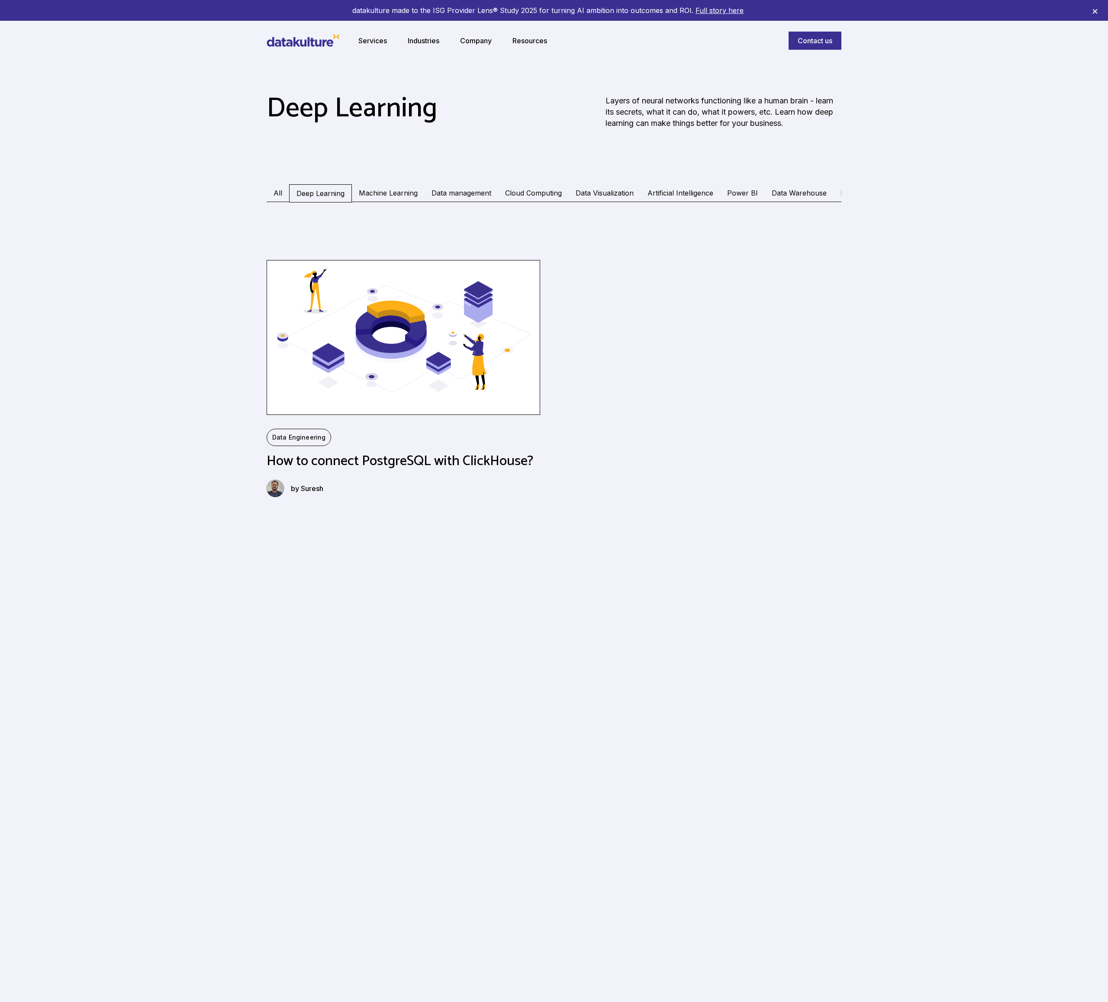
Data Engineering (298, 437)
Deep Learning (320, 193)
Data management (461, 193)
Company (476, 40)
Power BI (742, 193)
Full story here (720, 10)
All (278, 193)
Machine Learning (388, 193)
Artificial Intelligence (680, 193)
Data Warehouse (799, 193)
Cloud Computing (533, 193)
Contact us (815, 40)
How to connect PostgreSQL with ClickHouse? (400, 461)
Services (372, 40)
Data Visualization (605, 193)
